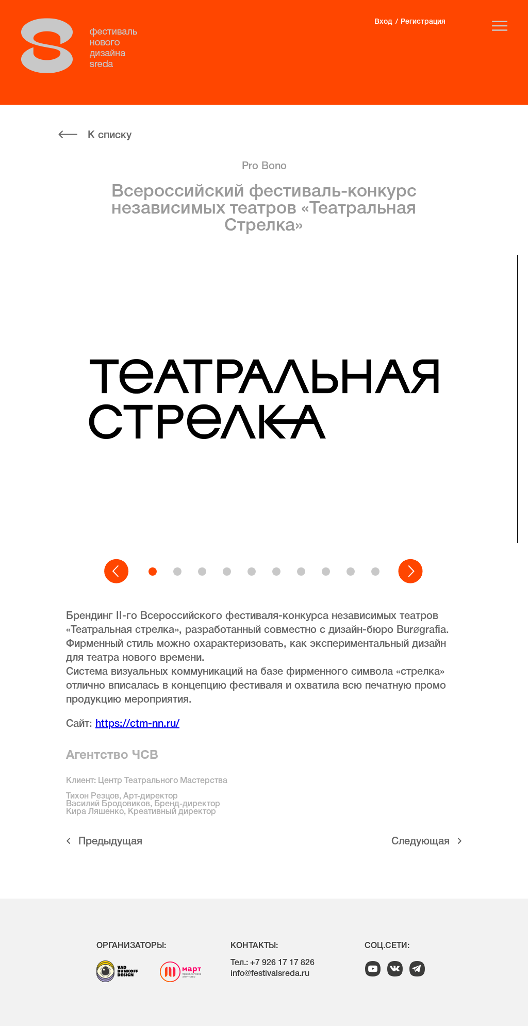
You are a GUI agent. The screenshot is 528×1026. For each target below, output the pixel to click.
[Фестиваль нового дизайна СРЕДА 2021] (84, 46)
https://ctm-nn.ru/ (137, 724)
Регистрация (423, 22)
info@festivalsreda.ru (269, 974)
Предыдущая (110, 841)
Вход (383, 22)
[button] (117, 571)
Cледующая (420, 841)
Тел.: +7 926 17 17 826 (272, 963)
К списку (109, 135)
